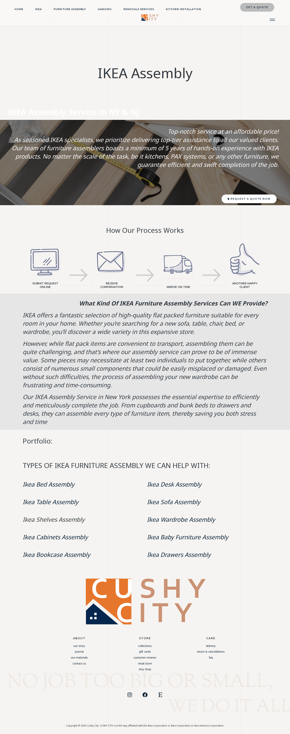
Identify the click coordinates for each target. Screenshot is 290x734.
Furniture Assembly (70, 9)
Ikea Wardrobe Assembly (181, 519)
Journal (79, 651)
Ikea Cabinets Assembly (55, 537)
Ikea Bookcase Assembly (56, 555)
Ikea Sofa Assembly (173, 502)
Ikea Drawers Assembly (179, 555)
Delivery (211, 646)
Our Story (79, 646)
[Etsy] (160, 694)
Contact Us (79, 663)
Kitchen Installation (183, 9)
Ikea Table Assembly (50, 502)
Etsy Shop (145, 669)
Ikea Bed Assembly (48, 484)
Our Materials (79, 657)
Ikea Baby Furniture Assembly (187, 537)
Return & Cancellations (211, 651)
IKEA (38, 9)
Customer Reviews (145, 657)
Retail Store (145, 663)
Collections (145, 646)
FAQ (211, 657)
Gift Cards (145, 651)
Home (19, 9)
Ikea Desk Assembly (174, 484)
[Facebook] (145, 694)
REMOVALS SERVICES (138, 9)
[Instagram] (129, 694)
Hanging (105, 9)
